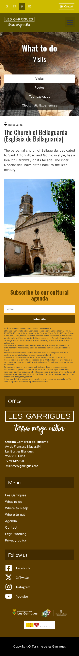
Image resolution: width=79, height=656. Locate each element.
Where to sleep (16, 508)
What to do (13, 502)
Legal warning (16, 534)
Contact (11, 527)
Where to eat (15, 514)
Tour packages (39, 96)
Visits (39, 79)
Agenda (11, 521)
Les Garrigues (15, 495)
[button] (70, 22)
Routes (39, 87)
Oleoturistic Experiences (39, 105)
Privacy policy (16, 540)
